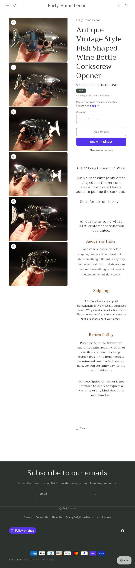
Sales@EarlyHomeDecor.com (82, 517)
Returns (106, 517)
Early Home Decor (26, 560)
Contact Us (42, 517)
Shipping (81, 96)
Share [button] (83, 428)
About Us (57, 517)
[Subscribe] (95, 494)
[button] (7, 6)
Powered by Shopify (45, 560)
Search (28, 517)
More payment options (101, 150)
